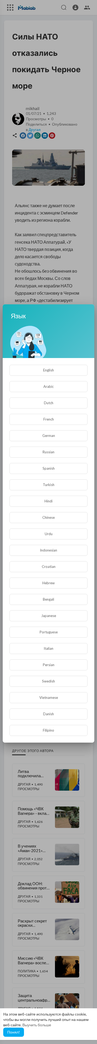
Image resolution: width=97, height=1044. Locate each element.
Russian (48, 452)
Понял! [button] (13, 1032)
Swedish (48, 681)
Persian (48, 665)
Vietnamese (48, 697)
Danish (48, 714)
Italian (48, 648)
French (48, 419)
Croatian (49, 566)
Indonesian (48, 550)
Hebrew (48, 583)
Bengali (48, 599)
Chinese (48, 517)
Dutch (48, 403)
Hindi (48, 501)
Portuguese (49, 632)
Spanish (49, 468)
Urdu (49, 534)
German (48, 435)
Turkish (48, 485)
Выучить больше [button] (36, 1025)
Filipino (48, 730)
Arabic (48, 386)
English (48, 370)
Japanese (48, 616)
